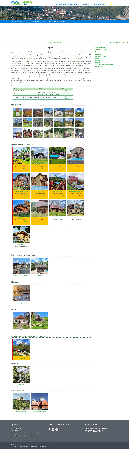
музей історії (47, 76)
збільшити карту (55, 42)
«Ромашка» (39, 191)
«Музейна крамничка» (21, 303)
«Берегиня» (57, 165)
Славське (26, 168)
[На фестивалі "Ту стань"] (80, 122)
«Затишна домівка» (75, 165)
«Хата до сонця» (57, 218)
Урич (63, 21)
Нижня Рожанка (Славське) (40, 221)
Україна (28, 21)
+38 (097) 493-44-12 (66, 98)
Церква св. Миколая (39, 411)
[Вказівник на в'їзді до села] (18, 112)
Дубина (27, 221)
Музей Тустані (21, 330)
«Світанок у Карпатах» (76, 191)
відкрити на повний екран (119, 42)
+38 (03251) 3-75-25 (66, 93)
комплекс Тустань (32, 59)
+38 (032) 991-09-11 (66, 90)
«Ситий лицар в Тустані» (21, 275)
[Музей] (69, 112)
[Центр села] (49, 112)
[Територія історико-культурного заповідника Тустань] (80, 112)
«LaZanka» (21, 384)
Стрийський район (53, 21)
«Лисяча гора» (39, 218)
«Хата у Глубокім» (39, 330)
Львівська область (39, 21)
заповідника (79, 59)
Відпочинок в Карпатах (67, 4)
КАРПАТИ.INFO (18, 21)
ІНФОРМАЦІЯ (100, 4)
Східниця (64, 51)
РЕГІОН (86, 4)
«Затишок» (75, 218)
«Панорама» (39, 165)
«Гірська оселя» (57, 191)
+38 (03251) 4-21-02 (66, 96)
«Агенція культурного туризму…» (21, 357)
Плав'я (81, 195)
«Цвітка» (39, 275)
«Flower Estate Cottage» (21, 191)
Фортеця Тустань (21, 411)
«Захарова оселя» (21, 165)
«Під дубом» (21, 218)
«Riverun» (21, 244)
